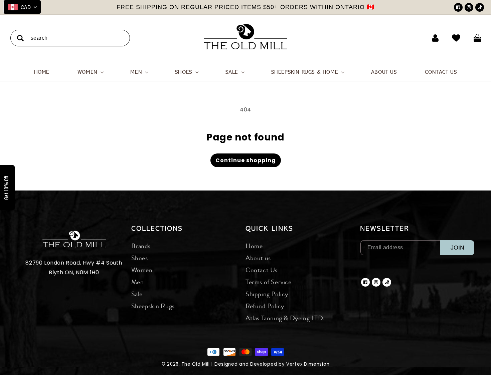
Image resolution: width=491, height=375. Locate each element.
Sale (137, 294)
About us (258, 258)
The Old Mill (195, 364)
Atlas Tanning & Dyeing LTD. (285, 318)
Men (137, 282)
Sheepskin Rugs (153, 306)
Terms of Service (269, 282)
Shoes (139, 258)
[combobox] (70, 38)
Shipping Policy (267, 294)
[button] (90, 72)
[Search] (20, 38)
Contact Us (262, 270)
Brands (141, 246)
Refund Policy (265, 306)
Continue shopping (245, 160)
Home (254, 246)
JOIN (457, 247)
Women (142, 270)
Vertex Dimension (307, 364)
